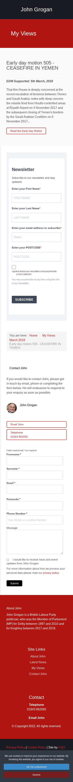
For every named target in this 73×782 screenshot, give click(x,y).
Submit (14, 583)
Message (12, 527)
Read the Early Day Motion (26, 130)
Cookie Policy (37, 747)
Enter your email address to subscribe (36, 227)
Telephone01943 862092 (19, 434)
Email (11, 483)
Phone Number (17, 513)
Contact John (38, 673)
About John (37, 656)
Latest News (38, 662)
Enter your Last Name (25, 208)
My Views (38, 668)
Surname (13, 468)
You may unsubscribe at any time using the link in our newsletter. (35, 281)
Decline (36, 774)
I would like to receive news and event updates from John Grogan (32, 561)
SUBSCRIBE (24, 299)
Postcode (13, 499)
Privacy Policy (15, 747)
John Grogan (36, 9)
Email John (17, 424)
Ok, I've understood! (37, 766)
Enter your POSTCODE (26, 247)
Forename (14, 454)
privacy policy (51, 572)
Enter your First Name (25, 188)
